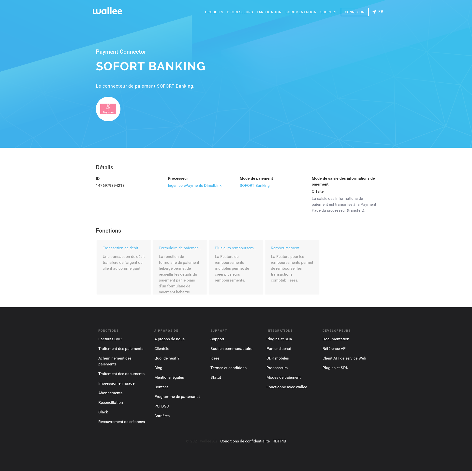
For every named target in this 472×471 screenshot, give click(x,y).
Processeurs (240, 12)
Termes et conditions (228, 367)
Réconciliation (110, 402)
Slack (103, 412)
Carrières (162, 415)
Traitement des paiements (120, 348)
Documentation (301, 12)
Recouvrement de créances (121, 421)
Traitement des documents (121, 373)
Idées (215, 358)
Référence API (335, 348)
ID (98, 178)
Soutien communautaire (231, 348)
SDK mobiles (277, 358)
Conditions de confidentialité (245, 441)
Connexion (355, 12)
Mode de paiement (256, 178)
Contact (161, 387)
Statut (215, 377)
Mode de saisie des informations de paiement (343, 181)
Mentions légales (169, 377)
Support (328, 12)
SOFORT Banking (255, 185)
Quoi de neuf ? (166, 358)
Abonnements (110, 393)
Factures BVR (110, 339)
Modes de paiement (283, 377)
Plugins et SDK (279, 339)
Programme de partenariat (177, 396)
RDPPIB (279, 441)
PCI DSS (161, 406)
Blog (158, 367)
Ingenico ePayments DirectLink (194, 185)
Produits (214, 12)
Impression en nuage (116, 383)
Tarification (269, 12)
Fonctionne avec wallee (286, 387)
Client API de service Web (344, 358)
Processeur (178, 178)
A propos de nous (169, 339)
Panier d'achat (278, 348)
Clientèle (161, 348)
